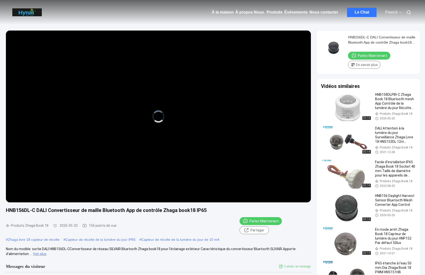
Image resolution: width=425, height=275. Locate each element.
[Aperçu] (27, 12)
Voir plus (39, 254)
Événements (296, 12)
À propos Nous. (250, 12)
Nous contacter (323, 12)
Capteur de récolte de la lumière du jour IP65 (100, 240)
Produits (275, 12)
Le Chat (362, 12)
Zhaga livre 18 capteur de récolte (34, 240)
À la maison (223, 12)
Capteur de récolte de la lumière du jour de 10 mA (180, 240)
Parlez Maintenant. (264, 221)
